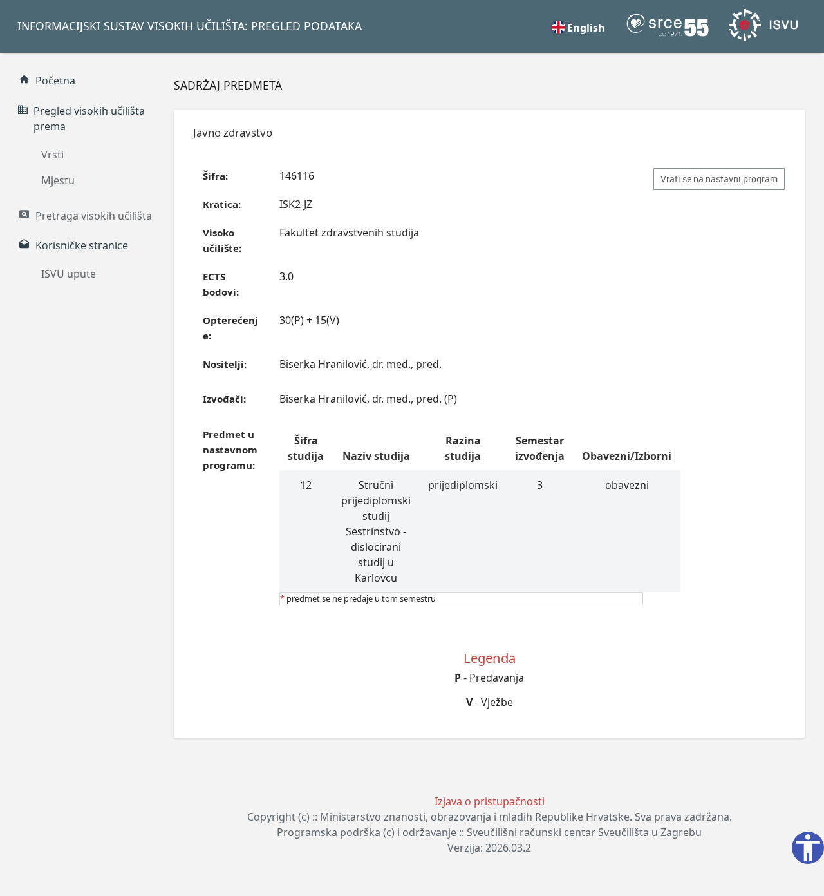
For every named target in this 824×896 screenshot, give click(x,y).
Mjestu (58, 180)
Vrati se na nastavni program (719, 179)
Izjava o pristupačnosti (490, 801)
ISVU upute (68, 274)
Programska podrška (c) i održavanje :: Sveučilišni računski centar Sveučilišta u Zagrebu (489, 832)
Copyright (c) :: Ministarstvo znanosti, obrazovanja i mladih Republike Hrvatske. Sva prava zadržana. (489, 817)
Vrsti (52, 155)
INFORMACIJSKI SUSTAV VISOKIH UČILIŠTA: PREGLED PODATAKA (189, 25)
